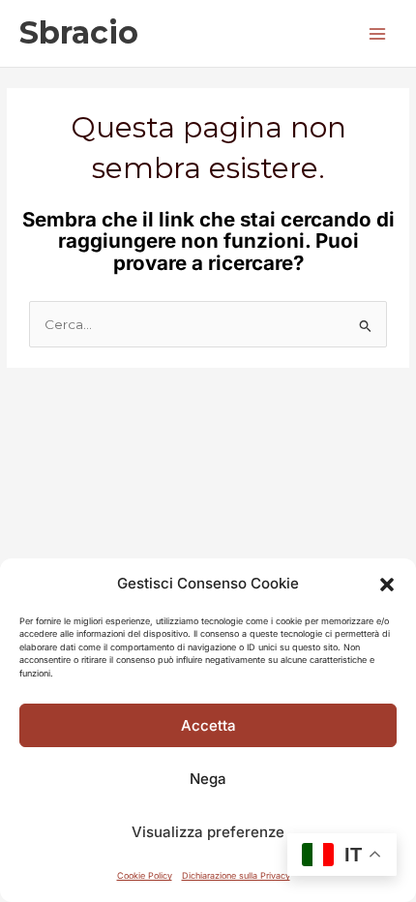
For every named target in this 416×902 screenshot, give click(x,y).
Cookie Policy (144, 875)
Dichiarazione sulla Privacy (236, 875)
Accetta (208, 725)
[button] (387, 584)
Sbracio (78, 32)
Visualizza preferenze (208, 832)
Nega (208, 778)
